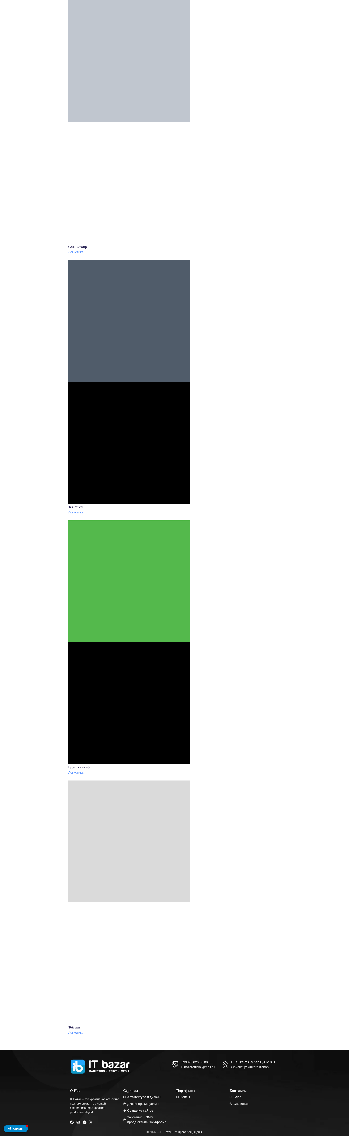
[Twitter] (91, 1122)
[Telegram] (84, 1122)
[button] (16, 1128)
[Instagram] (78, 1122)
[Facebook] (72, 1122)
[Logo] (100, 1066)
